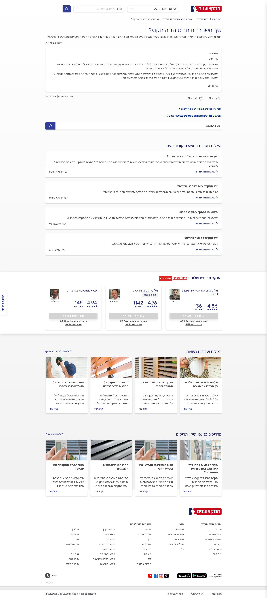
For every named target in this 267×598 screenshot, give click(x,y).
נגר (77, 539)
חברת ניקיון (109, 529)
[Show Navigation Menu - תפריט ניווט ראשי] (47, 9)
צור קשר (217, 554)
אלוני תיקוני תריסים (145, 290)
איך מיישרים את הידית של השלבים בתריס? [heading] (192, 156)
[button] (51, 575)
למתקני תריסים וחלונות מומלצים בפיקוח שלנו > (194, 115)
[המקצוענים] (206, 9)
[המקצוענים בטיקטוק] (166, 576)
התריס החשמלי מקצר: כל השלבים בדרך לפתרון (68, 384)
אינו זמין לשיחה (194, 315)
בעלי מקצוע (217, 19)
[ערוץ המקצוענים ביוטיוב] (151, 576)
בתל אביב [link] (180, 278)
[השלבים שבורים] (200, 369)
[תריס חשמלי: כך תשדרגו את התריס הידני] (156, 451)
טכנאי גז (110, 539)
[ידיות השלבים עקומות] (156, 369)
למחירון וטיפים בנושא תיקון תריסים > (200, 109)
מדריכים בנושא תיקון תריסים (199, 434)
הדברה (147, 549)
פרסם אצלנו (215, 549)
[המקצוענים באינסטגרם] (161, 576)
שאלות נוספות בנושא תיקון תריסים (194, 145)
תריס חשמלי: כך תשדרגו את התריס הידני (156, 466)
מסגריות (74, 534)
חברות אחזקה (144, 563)
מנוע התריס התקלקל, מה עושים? (68, 466)
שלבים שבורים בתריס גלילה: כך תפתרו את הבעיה (201, 384)
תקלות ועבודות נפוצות (204, 351)
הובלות (147, 554)
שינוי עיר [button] (167, 278)
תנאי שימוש (197, 593)
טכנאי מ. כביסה (107, 544)
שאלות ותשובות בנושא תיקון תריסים (178, 19)
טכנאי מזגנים (108, 549)
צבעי (76, 549)
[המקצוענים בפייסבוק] (156, 576)
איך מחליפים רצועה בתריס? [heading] (201, 238)
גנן (149, 539)
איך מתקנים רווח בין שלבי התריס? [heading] (197, 186)
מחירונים (179, 529)
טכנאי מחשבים (107, 554)
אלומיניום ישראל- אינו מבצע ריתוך (200, 292)
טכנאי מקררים (107, 563)
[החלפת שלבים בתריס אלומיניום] (111, 451)
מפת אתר (217, 593)
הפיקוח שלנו (215, 534)
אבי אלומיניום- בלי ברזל (82, 290)
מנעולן (75, 529)
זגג (149, 559)
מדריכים (179, 539)
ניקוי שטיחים (72, 544)
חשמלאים (110, 534)
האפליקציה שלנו (213, 539)
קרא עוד (188, 408)
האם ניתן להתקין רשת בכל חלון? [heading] (198, 212)
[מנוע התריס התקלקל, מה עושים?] (66, 451)
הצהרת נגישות (175, 593)
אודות (219, 529)
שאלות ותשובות (176, 534)
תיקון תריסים (202, 19)
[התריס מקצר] (66, 369)
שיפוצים (75, 554)
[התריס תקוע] (111, 369)
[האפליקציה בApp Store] (184, 575)
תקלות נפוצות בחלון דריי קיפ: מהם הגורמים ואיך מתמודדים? (203, 468)
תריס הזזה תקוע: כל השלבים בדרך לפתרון (115, 384)
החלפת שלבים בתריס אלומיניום (115, 466)
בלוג (181, 549)
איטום (148, 529)
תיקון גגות (74, 559)
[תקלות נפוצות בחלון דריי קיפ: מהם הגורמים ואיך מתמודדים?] (200, 451)
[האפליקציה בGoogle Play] (199, 575)
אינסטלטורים (144, 534)
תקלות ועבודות (176, 544)
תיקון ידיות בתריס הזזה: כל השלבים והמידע (157, 384)
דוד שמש (146, 544)
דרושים (218, 544)
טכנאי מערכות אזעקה (104, 559)
